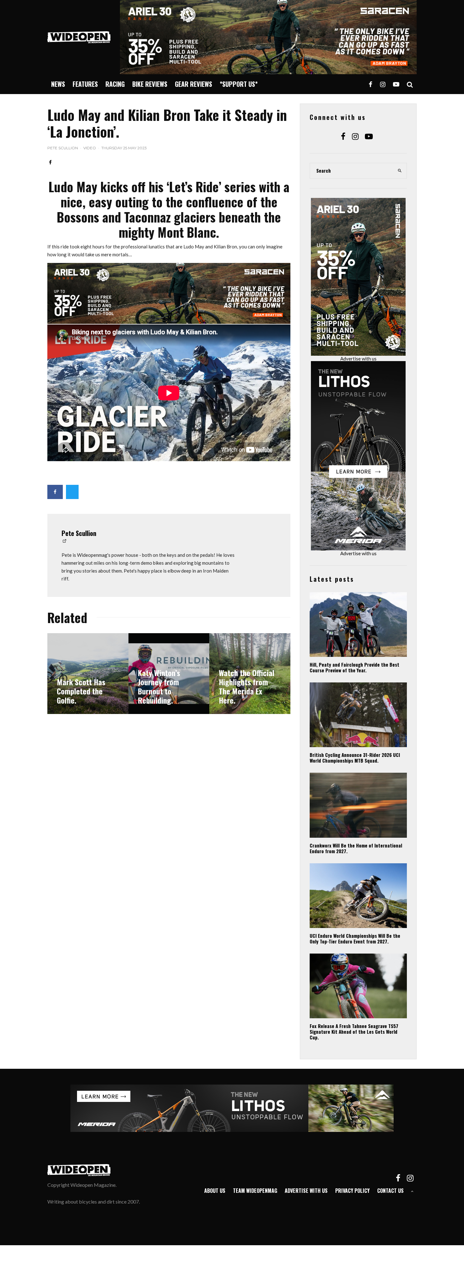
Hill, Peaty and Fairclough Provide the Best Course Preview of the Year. (354, 667)
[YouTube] (396, 84)
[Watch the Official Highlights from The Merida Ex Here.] (249, 673)
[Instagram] (382, 84)
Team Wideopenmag (255, 1190)
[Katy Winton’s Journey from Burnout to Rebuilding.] (169, 673)
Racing (115, 84)
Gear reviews (193, 84)
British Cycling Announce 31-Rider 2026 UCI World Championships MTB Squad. (355, 757)
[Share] (50, 162)
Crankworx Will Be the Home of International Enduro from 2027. (356, 848)
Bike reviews (149, 84)
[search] (400, 170)
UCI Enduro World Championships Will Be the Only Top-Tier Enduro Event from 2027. (355, 938)
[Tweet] (72, 492)
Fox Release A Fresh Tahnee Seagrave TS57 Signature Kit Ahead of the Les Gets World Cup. (354, 1031)
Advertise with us (358, 358)
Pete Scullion (62, 148)
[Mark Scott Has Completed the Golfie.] (87, 673)
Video (89, 148)
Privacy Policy (352, 1190)
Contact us (390, 1190)
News (58, 84)
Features (85, 84)
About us (214, 1190)
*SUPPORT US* (239, 84)
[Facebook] (370, 84)
